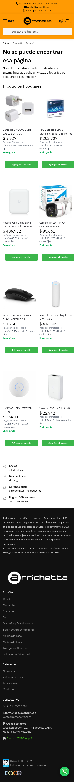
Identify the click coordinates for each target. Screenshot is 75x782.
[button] (67, 21)
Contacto (8, 611)
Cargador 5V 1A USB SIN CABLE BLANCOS (17, 131)
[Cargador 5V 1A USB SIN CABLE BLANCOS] (19, 108)
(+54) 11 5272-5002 (15, 706)
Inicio (6, 43)
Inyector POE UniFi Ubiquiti (54, 408)
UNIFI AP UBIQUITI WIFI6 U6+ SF (17, 410)
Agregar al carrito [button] (21, 164)
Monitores (9, 689)
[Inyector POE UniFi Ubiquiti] (55, 387)
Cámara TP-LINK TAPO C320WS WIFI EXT (52, 224)
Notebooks (9, 671)
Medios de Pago (12, 635)
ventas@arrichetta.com (39, 7)
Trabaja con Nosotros (15, 648)
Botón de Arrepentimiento (19, 629)
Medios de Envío (13, 642)
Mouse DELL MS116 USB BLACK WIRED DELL (17, 317)
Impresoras (10, 683)
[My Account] (61, 21)
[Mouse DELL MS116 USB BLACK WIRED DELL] (19, 294)
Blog (5, 617)
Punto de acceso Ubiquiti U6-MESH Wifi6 (55, 317)
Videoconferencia (13, 677)
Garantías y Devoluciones (18, 623)
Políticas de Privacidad (16, 654)
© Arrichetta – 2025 (21, 761)
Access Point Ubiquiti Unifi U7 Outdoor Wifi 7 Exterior (17, 224)
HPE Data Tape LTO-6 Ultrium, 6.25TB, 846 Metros (55, 131)
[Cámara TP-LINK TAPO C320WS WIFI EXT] (55, 201)
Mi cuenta (9, 605)
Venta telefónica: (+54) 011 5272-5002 (38, 3)
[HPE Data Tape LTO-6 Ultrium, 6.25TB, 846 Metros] (55, 108)
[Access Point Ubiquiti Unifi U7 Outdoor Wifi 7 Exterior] (19, 201)
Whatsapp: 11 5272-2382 (38, 10)
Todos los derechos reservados (28, 765)
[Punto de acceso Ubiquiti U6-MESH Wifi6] (55, 294)
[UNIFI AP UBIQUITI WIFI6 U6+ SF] (19, 387)
